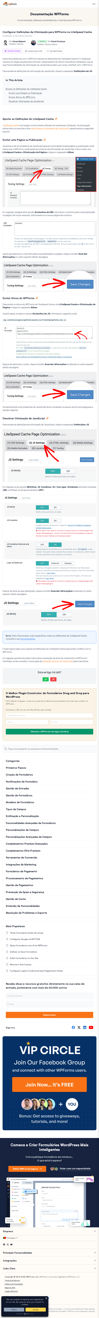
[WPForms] (10, 4)
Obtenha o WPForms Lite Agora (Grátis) (49, 731)
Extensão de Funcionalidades (23, 906)
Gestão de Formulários (19, 795)
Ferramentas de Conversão (21, 857)
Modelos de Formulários (20, 802)
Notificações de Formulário (22, 781)
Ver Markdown (56, 51)
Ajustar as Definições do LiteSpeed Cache (26, 89)
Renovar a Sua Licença (20, 964)
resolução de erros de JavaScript (57, 661)
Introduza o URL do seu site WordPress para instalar (28, 710)
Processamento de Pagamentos (24, 878)
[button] (46, 679)
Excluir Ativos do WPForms (22, 97)
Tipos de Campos (16, 809)
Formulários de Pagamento (21, 871)
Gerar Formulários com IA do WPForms (28, 945)
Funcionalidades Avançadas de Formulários (31, 823)
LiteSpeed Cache (11, 125)
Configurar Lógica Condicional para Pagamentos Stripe (36, 970)
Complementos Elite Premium (23, 850)
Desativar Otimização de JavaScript (26, 101)
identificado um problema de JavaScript (50, 128)
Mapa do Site (10, 1288)
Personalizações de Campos (22, 829)
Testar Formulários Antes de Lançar (26, 933)
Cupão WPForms (11, 1291)
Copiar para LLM (35, 51)
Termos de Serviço (12, 1280)
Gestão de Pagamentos (19, 885)
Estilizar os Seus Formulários (23, 952)
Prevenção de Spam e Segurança (25, 892)
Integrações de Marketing (21, 864)
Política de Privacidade (14, 1284)
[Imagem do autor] (5, 43)
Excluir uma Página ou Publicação (25, 93)
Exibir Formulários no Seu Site (24, 958)
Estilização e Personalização (22, 816)
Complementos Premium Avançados (27, 843)
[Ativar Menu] (94, 4)
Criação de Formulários (19, 774)
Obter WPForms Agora (25, 1169)
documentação (27, 639)
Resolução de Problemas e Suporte (26, 912)
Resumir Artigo (13, 51)
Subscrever (49, 1015)
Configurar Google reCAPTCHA (25, 939)
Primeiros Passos (16, 767)
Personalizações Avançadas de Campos (29, 836)
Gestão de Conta (16, 899)
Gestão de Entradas (17, 788)
